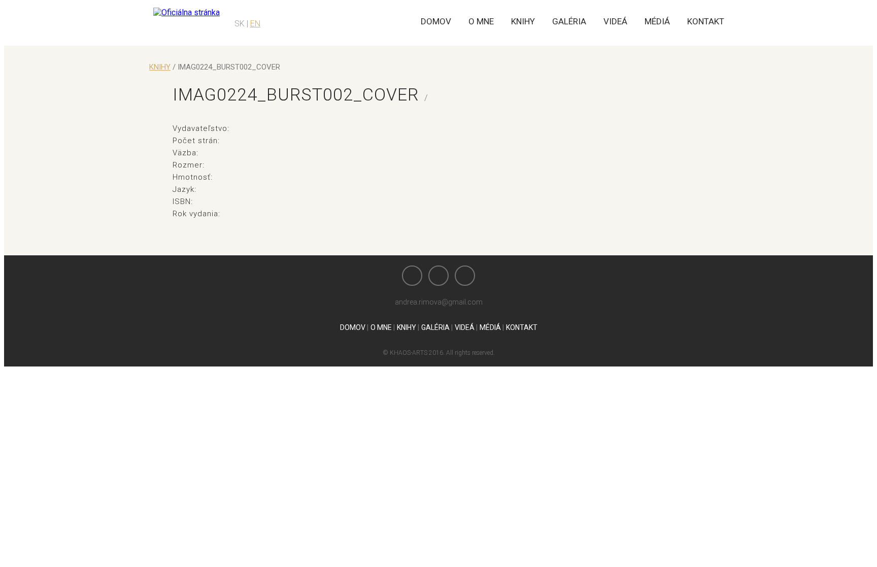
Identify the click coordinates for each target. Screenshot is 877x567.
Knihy (523, 21)
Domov (436, 21)
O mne (481, 21)
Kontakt (705, 21)
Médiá (657, 21)
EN (255, 23)
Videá (615, 21)
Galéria (569, 21)
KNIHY (160, 67)
